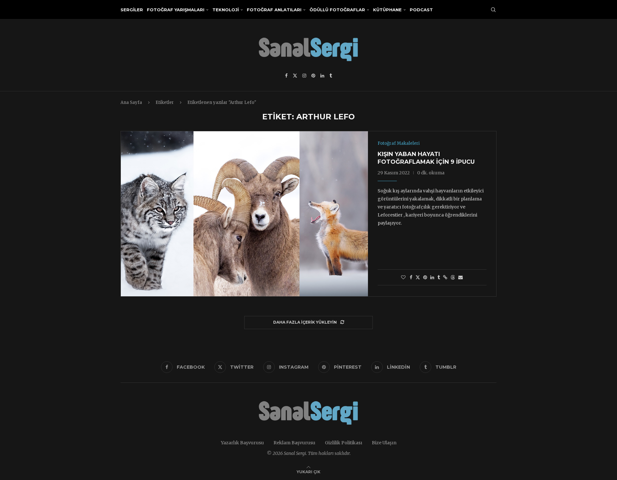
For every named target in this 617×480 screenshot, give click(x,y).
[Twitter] (295, 75)
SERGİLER (132, 9)
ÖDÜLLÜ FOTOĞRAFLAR (337, 9)
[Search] (493, 9)
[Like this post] (403, 277)
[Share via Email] (460, 277)
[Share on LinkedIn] (432, 277)
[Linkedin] (322, 75)
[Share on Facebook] (411, 277)
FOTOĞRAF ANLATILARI (274, 9)
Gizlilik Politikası (343, 443)
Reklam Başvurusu (294, 443)
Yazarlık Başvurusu (242, 443)
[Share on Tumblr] (438, 277)
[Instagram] (304, 75)
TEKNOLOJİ (225, 9)
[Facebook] (286, 75)
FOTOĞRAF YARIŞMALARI (175, 9)
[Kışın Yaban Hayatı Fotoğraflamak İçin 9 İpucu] (244, 213)
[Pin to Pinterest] (425, 277)
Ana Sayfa (131, 102)
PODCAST (421, 9)
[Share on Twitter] (418, 277)
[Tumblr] (330, 75)
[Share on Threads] (453, 277)
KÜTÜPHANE (387, 9)
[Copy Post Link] (445, 277)
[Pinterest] (313, 75)
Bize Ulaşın (384, 443)
